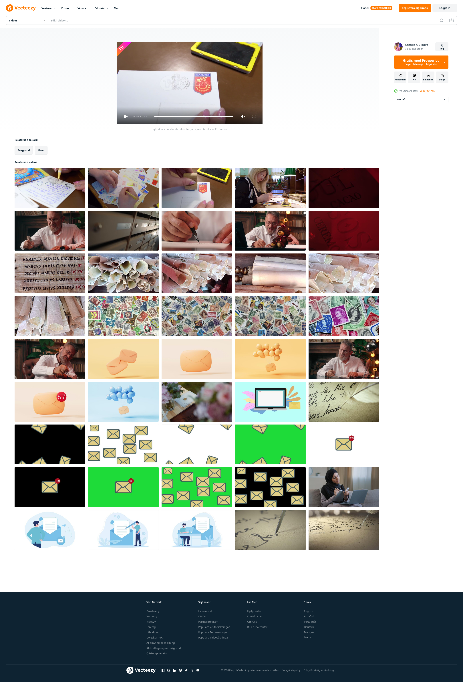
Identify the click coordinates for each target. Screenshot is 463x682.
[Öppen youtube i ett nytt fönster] (197, 670)
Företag (151, 627)
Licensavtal (205, 611)
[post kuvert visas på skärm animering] (270, 487)
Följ (442, 48)
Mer (116, 8)
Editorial (100, 8)
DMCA (202, 616)
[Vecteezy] (21, 8)
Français (309, 632)
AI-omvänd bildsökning (160, 643)
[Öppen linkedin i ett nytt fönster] (174, 670)
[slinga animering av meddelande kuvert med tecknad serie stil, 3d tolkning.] (123, 359)
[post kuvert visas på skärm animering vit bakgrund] (123, 444)
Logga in (444, 8)
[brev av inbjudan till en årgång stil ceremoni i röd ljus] (344, 231)
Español (309, 616)
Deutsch (309, 627)
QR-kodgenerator (157, 653)
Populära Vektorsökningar (214, 627)
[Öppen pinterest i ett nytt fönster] (180, 670)
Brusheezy (152, 611)
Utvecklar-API (154, 637)
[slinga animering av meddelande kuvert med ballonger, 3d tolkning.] (270, 359)
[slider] (193, 116)
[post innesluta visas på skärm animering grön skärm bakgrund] (197, 487)
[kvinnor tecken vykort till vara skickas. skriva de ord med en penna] (270, 188)
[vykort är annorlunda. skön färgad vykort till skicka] (50, 188)
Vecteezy (151, 616)
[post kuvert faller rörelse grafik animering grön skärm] (270, 444)
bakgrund (23, 150)
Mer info (401, 99)
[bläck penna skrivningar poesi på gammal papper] (344, 402)
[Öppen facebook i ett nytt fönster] (163, 670)
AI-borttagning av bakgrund (163, 648)
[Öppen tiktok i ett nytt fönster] (186, 670)
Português (310, 621)
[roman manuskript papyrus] (50, 273)
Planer (365, 8)
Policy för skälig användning (318, 670)
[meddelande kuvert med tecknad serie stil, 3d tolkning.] (50, 402)
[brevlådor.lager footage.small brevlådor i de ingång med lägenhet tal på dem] (123, 231)
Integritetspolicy (291, 670)
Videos (82, 8)
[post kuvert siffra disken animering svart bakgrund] (50, 487)
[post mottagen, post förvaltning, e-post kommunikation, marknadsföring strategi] (270, 402)
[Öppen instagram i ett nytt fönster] (168, 670)
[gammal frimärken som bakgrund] (123, 316)
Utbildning (153, 632)
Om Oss (252, 621)
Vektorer (47, 8)
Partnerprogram (208, 621)
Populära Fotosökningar (212, 632)
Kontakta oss (255, 616)
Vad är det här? (427, 90)
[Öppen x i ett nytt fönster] (192, 670)
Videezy (151, 621)
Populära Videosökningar (213, 637)
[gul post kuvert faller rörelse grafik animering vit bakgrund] (197, 444)
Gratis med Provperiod (421, 62)
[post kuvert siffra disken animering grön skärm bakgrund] (123, 487)
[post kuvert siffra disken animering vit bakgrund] (344, 444)
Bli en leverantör (257, 627)
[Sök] (442, 20)
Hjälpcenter (254, 611)
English (308, 611)
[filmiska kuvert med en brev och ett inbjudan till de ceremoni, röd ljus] (344, 188)
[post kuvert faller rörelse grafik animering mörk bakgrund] (50, 444)
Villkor (276, 670)
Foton (65, 8)
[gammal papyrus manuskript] (123, 273)
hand (41, 150)
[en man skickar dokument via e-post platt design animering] (50, 530)
